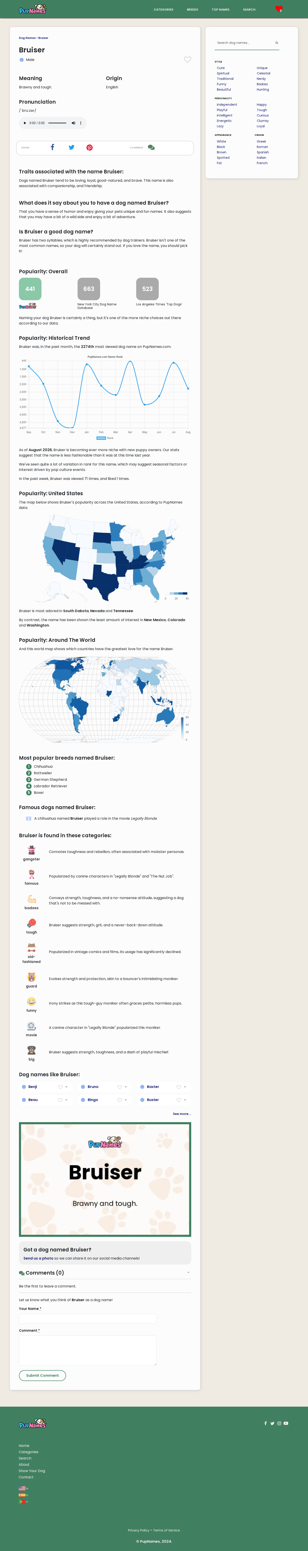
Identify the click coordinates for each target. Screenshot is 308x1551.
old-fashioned (31, 959)
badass (32, 908)
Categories (28, 1452)
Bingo (93, 1099)
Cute (221, 68)
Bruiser (43, 38)
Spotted (223, 157)
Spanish (263, 152)
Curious (263, 115)
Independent (227, 104)
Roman (262, 147)
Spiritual (223, 73)
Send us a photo (38, 1258)
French (262, 163)
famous (32, 883)
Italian (261, 157)
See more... (182, 1114)
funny (31, 1010)
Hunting (263, 89)
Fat (219, 163)
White (221, 141)
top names (221, 9)
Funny (221, 84)
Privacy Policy (138, 1530)
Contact (26, 1477)
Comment (29, 1330)
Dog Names (27, 38)
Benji (32, 1086)
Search (25, 1458)
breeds (192, 9)
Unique (262, 68)
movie (31, 1035)
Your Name (30, 1308)
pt (26, 1502)
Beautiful (224, 89)
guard (31, 986)
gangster (31, 859)
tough (31, 932)
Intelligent (224, 115)
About (24, 1464)
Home (24, 1445)
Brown (221, 152)
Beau (33, 1099)
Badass (262, 84)
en (26, 1488)
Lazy (220, 126)
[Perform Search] (276, 43)
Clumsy (263, 121)
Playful (222, 110)
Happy (262, 104)
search (249, 9)
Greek (261, 141)
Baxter (153, 1086)
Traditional (225, 78)
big (31, 1059)
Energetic (224, 121)
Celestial (263, 73)
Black (221, 147)
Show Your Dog (32, 1470)
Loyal (261, 126)
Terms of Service (166, 1530)
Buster (153, 1099)
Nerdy (261, 78)
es (26, 1495)
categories (163, 9)
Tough (262, 110)
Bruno (93, 1086)
